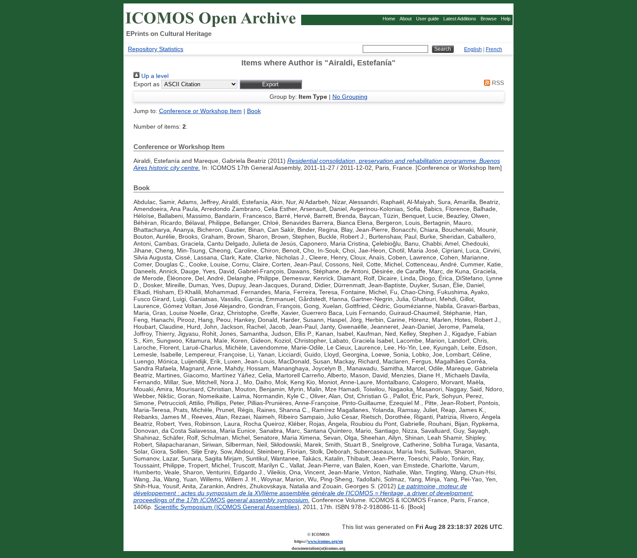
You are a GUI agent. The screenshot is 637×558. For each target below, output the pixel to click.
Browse (489, 18)
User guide (427, 18)
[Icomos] (212, 26)
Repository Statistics (155, 48)
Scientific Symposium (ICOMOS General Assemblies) (226, 506)
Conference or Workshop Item (200, 110)
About (406, 18)
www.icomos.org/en (325, 541)
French (494, 49)
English (473, 49)
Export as (146, 84)
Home (389, 18)
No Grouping (349, 96)
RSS (497, 82)
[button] (270, 84)
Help (505, 18)
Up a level (154, 75)
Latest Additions (459, 18)
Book (254, 110)
